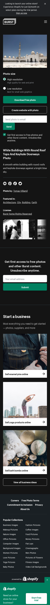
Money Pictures (32, 538)
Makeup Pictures (10, 529)
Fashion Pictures (33, 524)
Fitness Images (32, 562)
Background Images (11, 548)
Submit (25, 287)
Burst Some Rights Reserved (17, 213)
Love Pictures (9, 557)
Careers (15, 500)
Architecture (9, 202)
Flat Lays (29, 543)
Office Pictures (9, 538)
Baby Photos (8, 566)
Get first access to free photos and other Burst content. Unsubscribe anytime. (24, 137)
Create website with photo (25, 110)
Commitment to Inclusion (19, 504)
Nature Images (9, 534)
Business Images (10, 524)
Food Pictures (32, 534)
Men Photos (31, 552)
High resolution (15, 79)
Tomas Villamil (20, 190)
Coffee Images (32, 529)
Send (9, 126)
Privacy (39, 504)
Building (26, 202)
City (19, 202)
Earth (34, 202)
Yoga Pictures (9, 562)
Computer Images (11, 543)
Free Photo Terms (30, 500)
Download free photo (25, 99)
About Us (25, 509)
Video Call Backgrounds (36, 566)
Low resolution (14, 88)
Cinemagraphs (32, 548)
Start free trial (36, 599)
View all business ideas (25, 482)
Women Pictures (10, 552)
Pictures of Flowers (34, 557)
